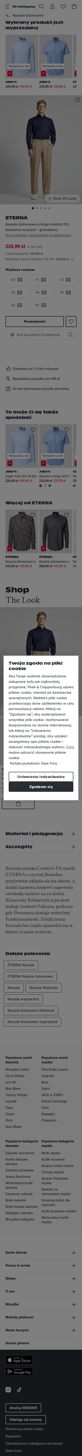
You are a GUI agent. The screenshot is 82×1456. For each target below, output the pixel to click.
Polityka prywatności (25, 763)
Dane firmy (49, 763)
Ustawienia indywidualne (41, 777)
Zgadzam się (41, 787)
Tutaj (70, 747)
